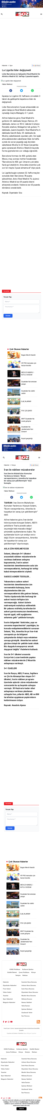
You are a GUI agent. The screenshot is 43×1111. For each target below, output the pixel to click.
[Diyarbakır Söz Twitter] (6, 1022)
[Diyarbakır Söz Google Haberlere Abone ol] (36, 65)
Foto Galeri (7, 989)
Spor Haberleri (8, 999)
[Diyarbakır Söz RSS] (38, 1021)
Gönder (8, 315)
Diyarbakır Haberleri (9, 985)
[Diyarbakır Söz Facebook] (3, 1022)
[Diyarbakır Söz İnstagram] (8, 1022)
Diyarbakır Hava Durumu (30, 992)
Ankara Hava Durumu (29, 985)
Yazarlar (5, 995)
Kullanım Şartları (27, 969)
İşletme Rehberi (27, 1009)
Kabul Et (21, 1108)
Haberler (4, 65)
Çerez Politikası (24, 972)
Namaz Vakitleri (27, 1002)
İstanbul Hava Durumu (29, 982)
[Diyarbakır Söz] (22, 14)
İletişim (18, 975)
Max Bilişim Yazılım (30, 1033)
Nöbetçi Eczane (27, 999)
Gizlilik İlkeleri (12, 972)
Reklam (25, 975)
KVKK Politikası (15, 969)
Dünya (14, 465)
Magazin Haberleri (9, 1002)
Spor (11, 65)
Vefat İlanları (26, 1006)
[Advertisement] (21, 40)
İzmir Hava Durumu (28, 989)
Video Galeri (7, 992)
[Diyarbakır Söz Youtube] (11, 1022)
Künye (33, 972)
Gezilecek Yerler (27, 1012)
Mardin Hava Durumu (29, 995)
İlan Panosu (26, 1016)
